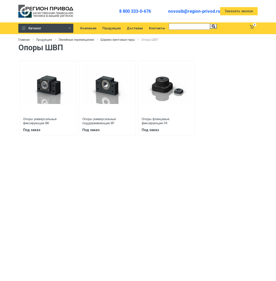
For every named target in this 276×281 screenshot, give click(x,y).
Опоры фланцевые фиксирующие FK (155, 121)
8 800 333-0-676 (135, 11)
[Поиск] (213, 26)
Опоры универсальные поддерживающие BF (99, 121)
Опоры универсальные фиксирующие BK (40, 121)
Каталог (34, 28)
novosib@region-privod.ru (194, 11)
